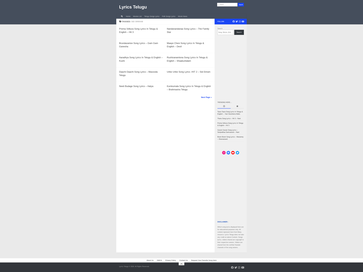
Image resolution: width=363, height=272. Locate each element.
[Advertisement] (230, 68)
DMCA (159, 260)
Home (128, 16)
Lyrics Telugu (133, 6)
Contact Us (183, 260)
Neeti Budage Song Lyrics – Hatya (136, 86)
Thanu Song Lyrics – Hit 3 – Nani (229, 118)
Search (219, 28)
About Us (150, 260)
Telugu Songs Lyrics (151, 16)
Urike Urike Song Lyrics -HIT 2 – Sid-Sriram (188, 72)
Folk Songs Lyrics (168, 16)
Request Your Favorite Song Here (204, 260)
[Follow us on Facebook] (234, 21)
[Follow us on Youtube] (243, 21)
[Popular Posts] (237, 106)
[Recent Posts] (224, 106)
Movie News (182, 16)
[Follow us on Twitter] (237, 21)
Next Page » (206, 97)
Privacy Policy (170, 260)
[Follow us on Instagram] (240, 21)
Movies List (137, 16)
